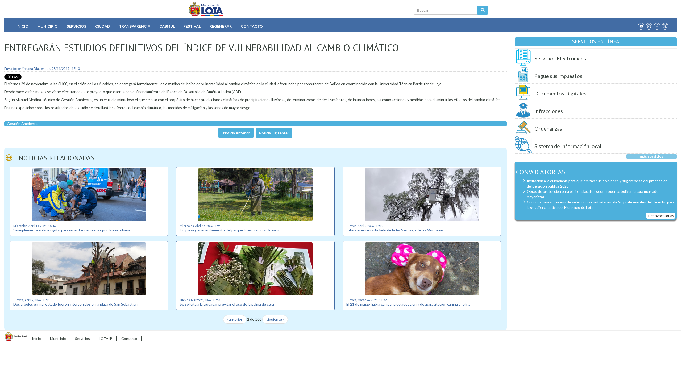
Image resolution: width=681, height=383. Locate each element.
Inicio (22, 26)
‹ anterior (234, 319)
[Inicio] (206, 9)
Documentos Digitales (560, 93)
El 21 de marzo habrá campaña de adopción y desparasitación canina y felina (408, 304)
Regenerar (221, 26)
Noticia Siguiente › (274, 133)
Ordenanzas (548, 129)
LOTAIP (105, 338)
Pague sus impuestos (558, 76)
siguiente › (275, 319)
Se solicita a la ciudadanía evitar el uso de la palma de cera (227, 304)
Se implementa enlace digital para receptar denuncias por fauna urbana (71, 230)
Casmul (167, 26)
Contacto (252, 26)
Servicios (76, 26)
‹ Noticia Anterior (235, 133)
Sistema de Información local (567, 146)
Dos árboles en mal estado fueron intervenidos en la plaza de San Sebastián (75, 304)
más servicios (651, 156)
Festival (192, 26)
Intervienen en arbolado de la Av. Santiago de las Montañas (395, 230)
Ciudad (102, 26)
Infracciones (548, 111)
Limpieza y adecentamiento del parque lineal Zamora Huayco (229, 230)
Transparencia (134, 26)
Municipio (47, 26)
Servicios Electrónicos (560, 58)
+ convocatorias (660, 215)
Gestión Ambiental (22, 123)
